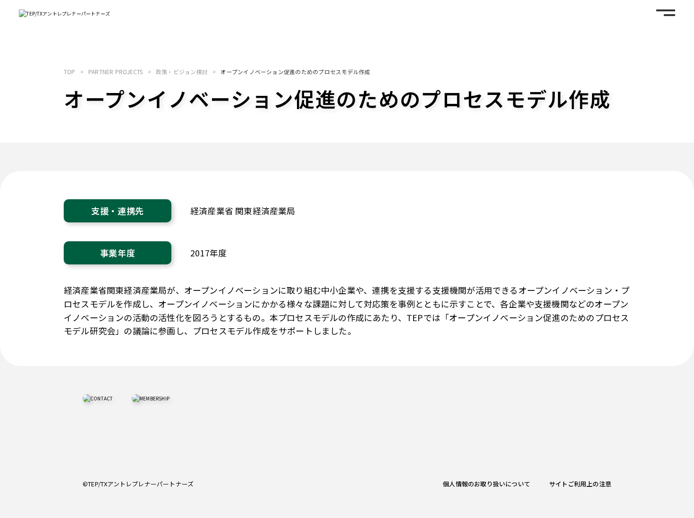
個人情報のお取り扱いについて (486, 483)
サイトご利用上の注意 (580, 483)
